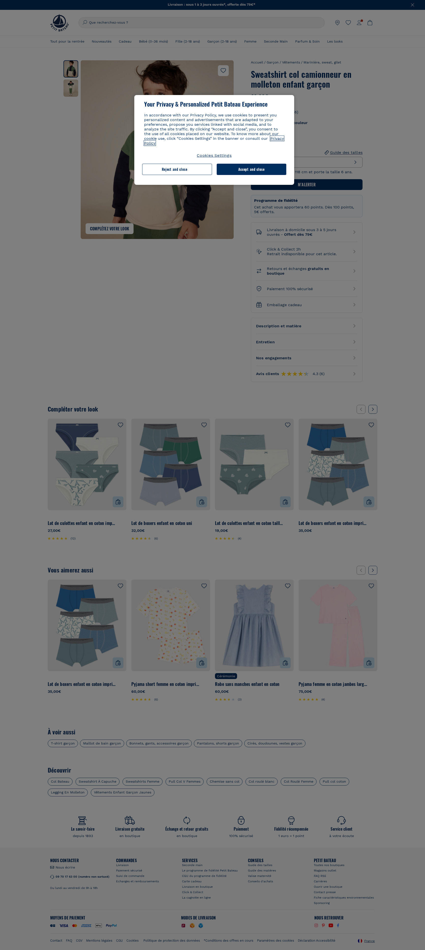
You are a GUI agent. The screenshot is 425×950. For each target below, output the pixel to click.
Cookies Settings (214, 155)
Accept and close (251, 169)
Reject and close (174, 169)
